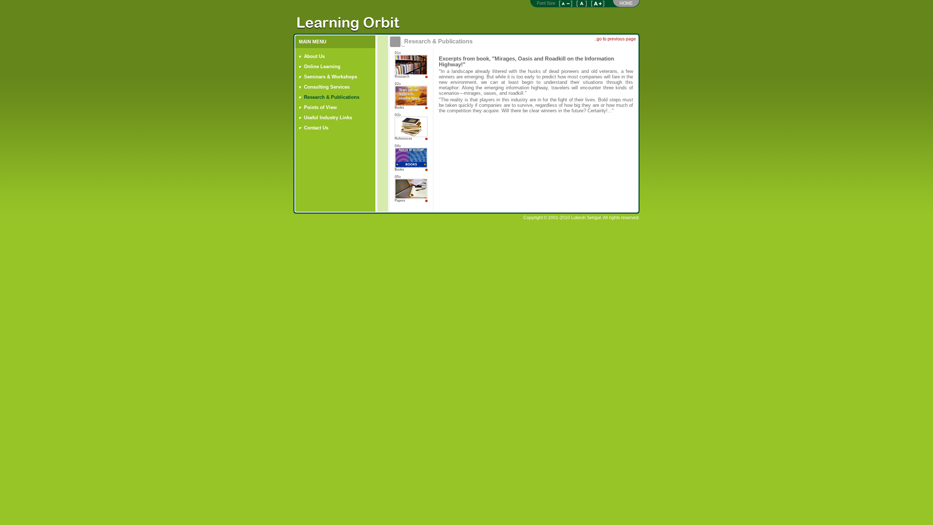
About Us (314, 56)
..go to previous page (615, 39)
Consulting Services (327, 87)
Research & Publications (331, 97)
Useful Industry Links (328, 117)
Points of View (320, 107)
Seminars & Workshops (330, 76)
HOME (626, 3)
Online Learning (322, 66)
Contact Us (316, 128)
